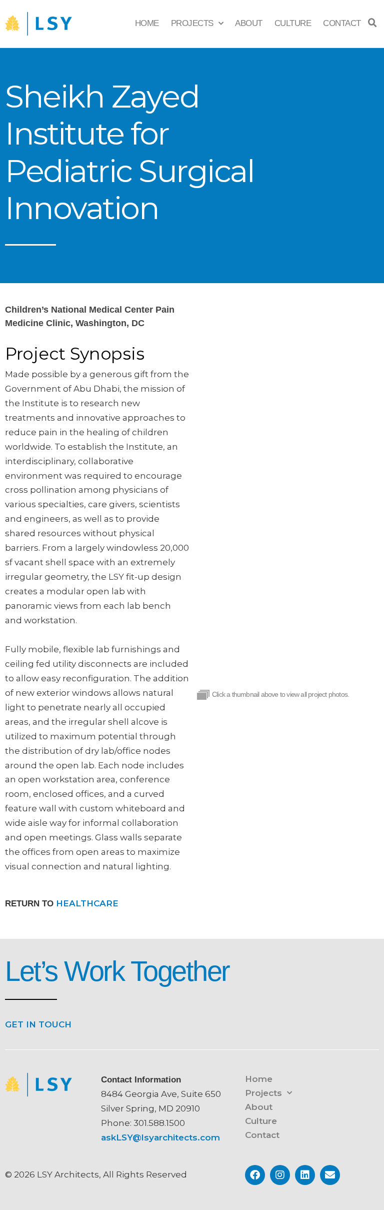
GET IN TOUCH (38, 1024)
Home (147, 23)
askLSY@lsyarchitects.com (160, 1137)
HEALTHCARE (87, 903)
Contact (342, 23)
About (248, 23)
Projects (192, 23)
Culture (293, 23)
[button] (372, 23)
